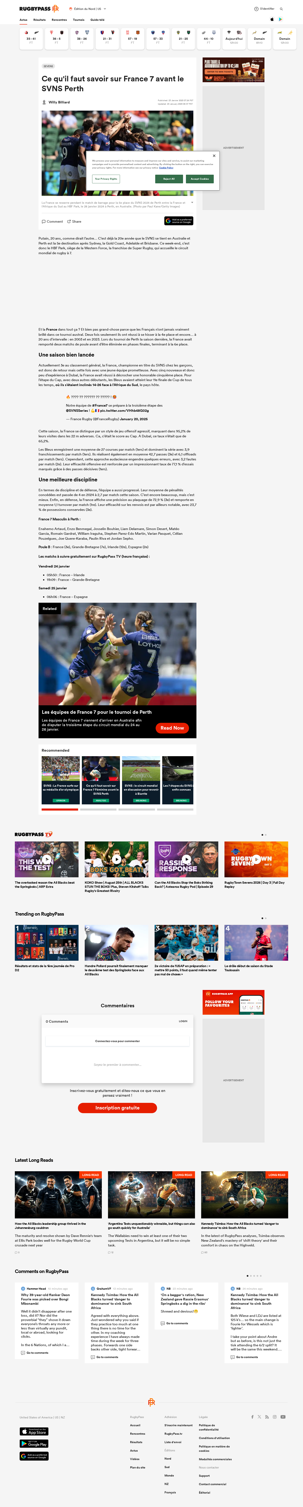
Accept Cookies (200, 178)
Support (204, 1476)
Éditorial (204, 1493)
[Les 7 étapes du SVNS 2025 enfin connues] (181, 768)
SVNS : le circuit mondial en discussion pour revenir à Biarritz (141, 790)
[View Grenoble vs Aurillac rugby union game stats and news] (158, 39)
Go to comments (35, 1353)
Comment (55, 221)
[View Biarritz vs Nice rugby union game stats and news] (56, 39)
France (51, 329)
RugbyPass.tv (173, 1434)
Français (170, 1492)
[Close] (214, 155)
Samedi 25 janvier (53, 588)
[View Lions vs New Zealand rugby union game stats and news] (31, 39)
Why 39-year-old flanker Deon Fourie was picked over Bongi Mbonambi (45, 1299)
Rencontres (59, 20)
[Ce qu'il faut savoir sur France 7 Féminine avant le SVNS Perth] (101, 768)
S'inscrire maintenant (178, 1425)
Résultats (39, 20)
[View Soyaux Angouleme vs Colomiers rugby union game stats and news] (82, 39)
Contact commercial (212, 1484)
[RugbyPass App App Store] (60, 1432)
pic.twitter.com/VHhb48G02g (124, 410)
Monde (169, 1475)
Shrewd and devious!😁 (179, 1311)
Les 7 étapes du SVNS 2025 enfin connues (181, 788)
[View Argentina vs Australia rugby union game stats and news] (284, 39)
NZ (166, 1484)
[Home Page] (39, 9)
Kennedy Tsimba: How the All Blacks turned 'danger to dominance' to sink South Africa (115, 1301)
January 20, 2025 (134, 419)
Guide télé (97, 20)
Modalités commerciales (215, 1459)
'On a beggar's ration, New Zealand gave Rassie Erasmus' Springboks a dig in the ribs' (185, 1299)
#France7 (100, 405)
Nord (167, 1459)
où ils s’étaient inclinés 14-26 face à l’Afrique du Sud (96, 385)
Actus (23, 20)
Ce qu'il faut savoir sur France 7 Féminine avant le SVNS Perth (101, 790)
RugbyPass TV (109, 556)
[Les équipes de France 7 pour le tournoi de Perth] (117, 654)
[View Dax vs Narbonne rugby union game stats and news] (132, 39)
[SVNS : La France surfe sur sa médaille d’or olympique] (61, 768)
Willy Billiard (59, 102)
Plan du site (137, 1467)
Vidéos (134, 1459)
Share (76, 221)
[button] (58, 1212)
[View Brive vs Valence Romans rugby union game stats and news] (234, 39)
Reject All (169, 178)
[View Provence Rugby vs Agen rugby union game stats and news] (208, 39)
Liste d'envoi (172, 1442)
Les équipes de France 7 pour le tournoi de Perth (97, 712)
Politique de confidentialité (209, 1427)
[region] (153, 171)
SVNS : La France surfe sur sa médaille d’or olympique (61, 788)
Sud (167, 1467)
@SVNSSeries (77, 410)
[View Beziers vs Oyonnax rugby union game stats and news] (107, 39)
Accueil (135, 1425)
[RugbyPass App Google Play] (60, 1444)
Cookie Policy (166, 167)
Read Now (172, 728)
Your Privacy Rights (106, 178)
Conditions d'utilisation (214, 1438)
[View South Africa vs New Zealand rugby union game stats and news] (259, 39)
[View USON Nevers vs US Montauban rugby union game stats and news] (183, 39)
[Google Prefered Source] (176, 221)
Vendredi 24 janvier (54, 566)
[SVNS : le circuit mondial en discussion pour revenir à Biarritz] (141, 768)
